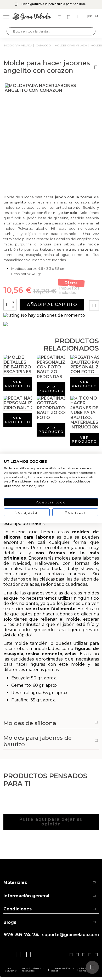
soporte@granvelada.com (70, 934)
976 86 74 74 (21, 935)
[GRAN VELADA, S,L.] (32, 17)
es (90, 17)
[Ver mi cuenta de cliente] (69, 17)
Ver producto (17, 384)
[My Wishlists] (60, 17)
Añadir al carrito (52, 304)
